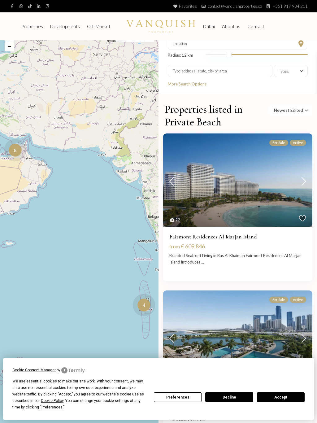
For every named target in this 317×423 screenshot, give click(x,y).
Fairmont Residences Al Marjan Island (213, 236)
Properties (32, 26)
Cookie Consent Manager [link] (34, 370)
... (202, 261)
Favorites (188, 6)
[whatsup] (22, 6)
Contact (255, 26)
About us (231, 26)
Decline (229, 397)
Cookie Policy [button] (52, 401)
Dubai (209, 26)
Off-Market (99, 26)
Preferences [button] (52, 407)
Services (102, 54)
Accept (280, 397)
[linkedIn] (39, 6)
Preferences (177, 397)
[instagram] (48, 6)
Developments (65, 26)
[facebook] (13, 6)
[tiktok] (31, 6)
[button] (145, 306)
